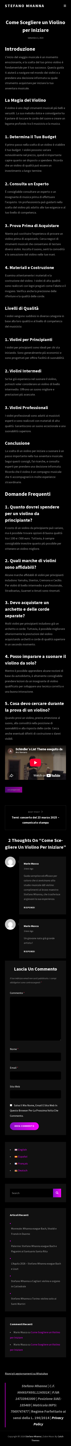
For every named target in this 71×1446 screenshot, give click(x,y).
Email (14, 1067)
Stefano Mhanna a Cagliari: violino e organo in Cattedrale (35, 1283)
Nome (14, 1049)
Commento (17, 992)
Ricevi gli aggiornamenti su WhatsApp (26, 1373)
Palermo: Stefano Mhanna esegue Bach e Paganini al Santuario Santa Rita (34, 1248)
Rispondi (29, 907)
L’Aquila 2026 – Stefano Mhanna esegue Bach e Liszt (36, 1266)
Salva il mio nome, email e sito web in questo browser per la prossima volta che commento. (34, 1110)
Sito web (15, 1086)
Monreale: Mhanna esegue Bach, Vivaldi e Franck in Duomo (34, 1231)
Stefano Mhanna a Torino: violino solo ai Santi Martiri (33, 1301)
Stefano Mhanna (24, 5)
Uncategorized (13, 789)
